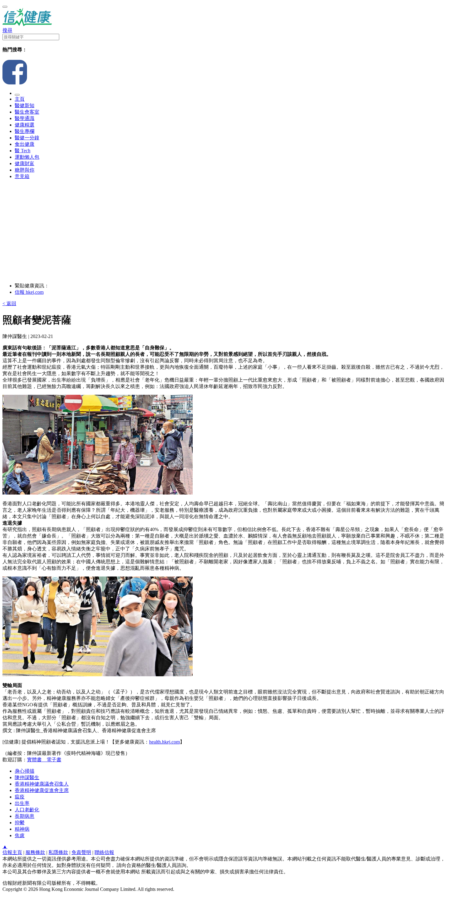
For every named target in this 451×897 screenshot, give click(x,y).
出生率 (22, 803)
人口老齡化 (27, 809)
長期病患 (24, 816)
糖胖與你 (24, 170)
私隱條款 (58, 852)
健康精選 (24, 124)
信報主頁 (12, 852)
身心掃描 (24, 771)
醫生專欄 (24, 131)
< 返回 (9, 303)
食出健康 (24, 144)
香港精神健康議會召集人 (42, 783)
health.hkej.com (164, 741)
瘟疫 (20, 796)
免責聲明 (81, 852)
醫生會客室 (27, 112)
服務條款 (35, 852)
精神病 (22, 829)
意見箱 (22, 176)
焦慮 (20, 835)
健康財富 (24, 163)
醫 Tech (22, 150)
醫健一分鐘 (27, 137)
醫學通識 (24, 118)
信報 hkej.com (29, 292)
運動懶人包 (27, 157)
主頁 (20, 99)
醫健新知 (24, 105)
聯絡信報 (104, 852)
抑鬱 (20, 822)
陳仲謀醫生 (27, 777)
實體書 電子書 (44, 759)
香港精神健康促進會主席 (42, 790)
